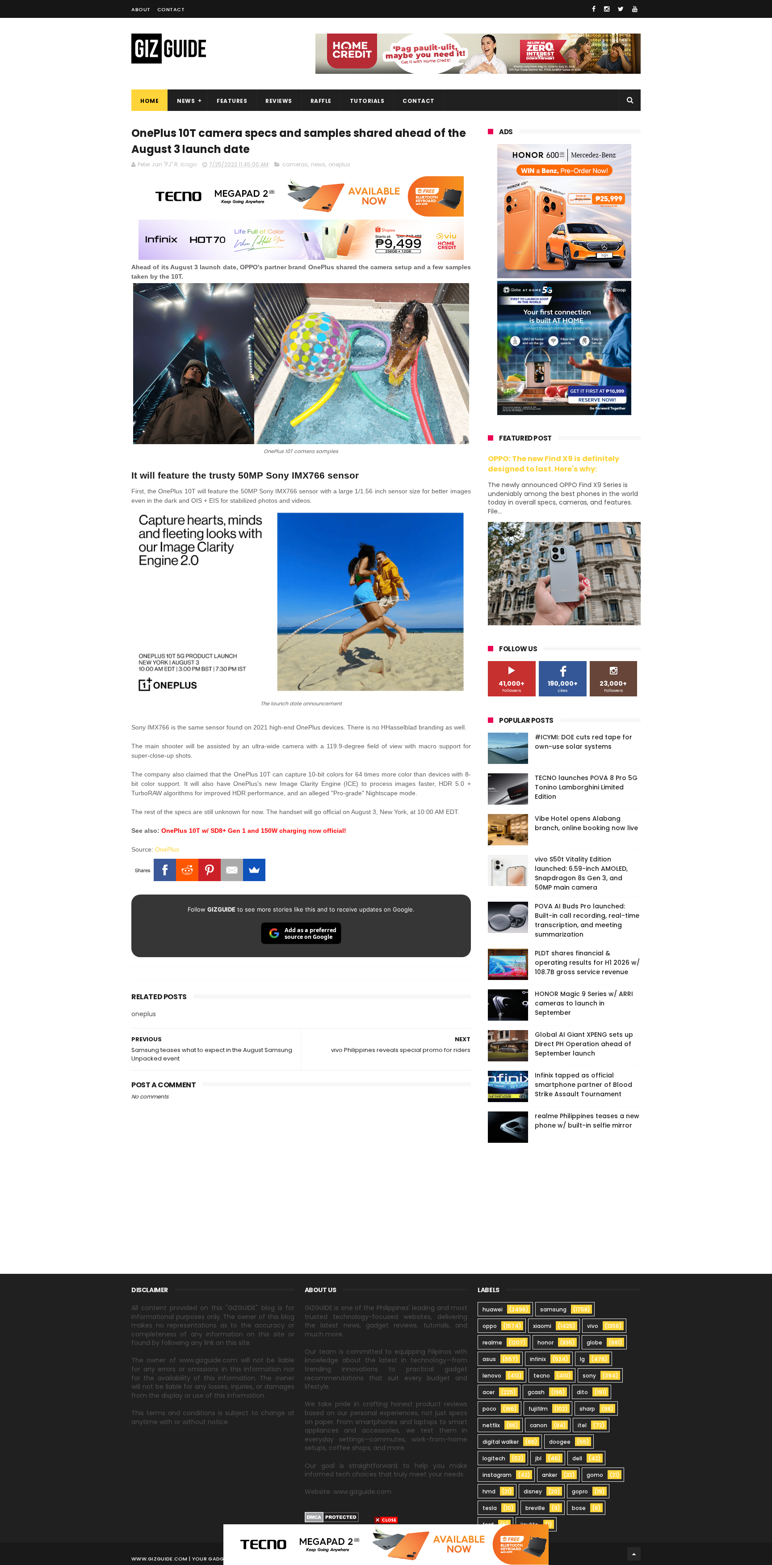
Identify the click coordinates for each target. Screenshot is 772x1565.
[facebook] (594, 9)
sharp (587, 1408)
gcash (536, 1392)
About (141, 9)
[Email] (232, 870)
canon (538, 1425)
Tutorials (367, 101)
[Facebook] (165, 870)
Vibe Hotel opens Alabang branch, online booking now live (586, 823)
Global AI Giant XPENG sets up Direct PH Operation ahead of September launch (584, 1044)
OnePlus (167, 849)
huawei (492, 1309)
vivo (592, 1326)
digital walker (500, 1442)
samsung (553, 1309)
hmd (488, 1491)
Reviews (278, 101)
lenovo (491, 1375)
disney (533, 1491)
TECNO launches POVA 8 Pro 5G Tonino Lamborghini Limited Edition (586, 787)
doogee (560, 1442)
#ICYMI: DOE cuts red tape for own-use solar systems (583, 742)
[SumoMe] (254, 870)
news (318, 164)
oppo (489, 1326)
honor (545, 1342)
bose (579, 1508)
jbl (538, 1458)
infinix (538, 1359)
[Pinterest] (209, 870)
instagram (497, 1475)
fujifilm (538, 1408)
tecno (541, 1375)
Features (232, 101)
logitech (493, 1458)
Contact (171, 9)
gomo (595, 1475)
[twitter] (621, 9)
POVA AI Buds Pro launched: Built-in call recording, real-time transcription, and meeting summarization (587, 920)
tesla (489, 1508)
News (186, 101)
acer (488, 1392)
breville (535, 1508)
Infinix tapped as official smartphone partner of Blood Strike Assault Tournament (583, 1084)
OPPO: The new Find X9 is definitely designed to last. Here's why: (553, 464)
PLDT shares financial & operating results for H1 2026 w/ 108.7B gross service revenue (587, 962)
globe (594, 1342)
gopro (580, 1491)
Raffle (320, 101)
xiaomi (542, 1326)
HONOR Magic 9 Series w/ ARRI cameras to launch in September (584, 1003)
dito (582, 1392)
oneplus (339, 164)
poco (489, 1408)
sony (589, 1375)
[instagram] (607, 9)
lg (582, 1359)
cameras (295, 164)
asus (489, 1359)
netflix (491, 1425)
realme (492, 1342)
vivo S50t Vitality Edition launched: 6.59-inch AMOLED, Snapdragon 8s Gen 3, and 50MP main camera (581, 873)
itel (582, 1425)
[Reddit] (187, 870)
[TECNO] (386, 1544)
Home (149, 101)
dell (577, 1458)
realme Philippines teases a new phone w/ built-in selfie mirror (587, 1120)
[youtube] (635, 9)
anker (549, 1475)
